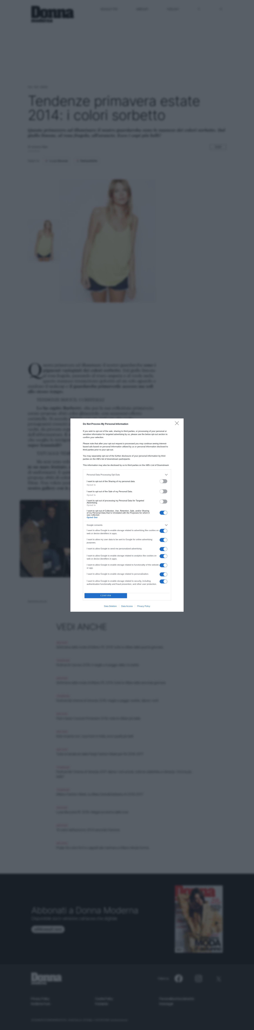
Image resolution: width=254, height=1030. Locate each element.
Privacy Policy (143, 606)
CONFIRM (105, 595)
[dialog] (127, 515)
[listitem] (127, 474)
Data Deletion (110, 606)
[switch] (163, 481)
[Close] (178, 424)
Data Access (127, 606)
